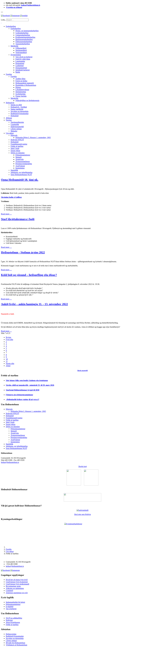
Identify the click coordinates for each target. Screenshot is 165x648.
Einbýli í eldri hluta (22, 59)
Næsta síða (10, 363)
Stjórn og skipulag (18, 153)
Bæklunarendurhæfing (24, 39)
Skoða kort (82, 466)
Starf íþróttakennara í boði (17, 219)
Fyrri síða (9, 339)
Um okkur (10, 133)
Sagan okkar (15, 151)
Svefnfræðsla (20, 94)
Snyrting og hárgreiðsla (19, 111)
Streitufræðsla (20, 92)
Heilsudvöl (10, 103)
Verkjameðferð (21, 52)
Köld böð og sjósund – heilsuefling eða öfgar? (29, 274)
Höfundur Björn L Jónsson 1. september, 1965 (33, 137)
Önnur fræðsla (20, 96)
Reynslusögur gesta (13, 586)
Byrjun (8, 337)
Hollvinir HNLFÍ (17, 140)
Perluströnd (19, 63)
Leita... (3, 20)
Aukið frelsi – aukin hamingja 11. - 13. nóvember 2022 (34, 304)
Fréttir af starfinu (17, 146)
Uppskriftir (15, 124)
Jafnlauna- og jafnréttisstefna (21, 172)
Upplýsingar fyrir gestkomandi (17, 584)
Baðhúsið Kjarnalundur (20, 114)
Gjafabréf (9, 591)
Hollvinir (9, 620)
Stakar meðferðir (17, 109)
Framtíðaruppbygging (19, 144)
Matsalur (14, 131)
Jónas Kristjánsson (13, 622)
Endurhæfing (11, 26)
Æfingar (9, 118)
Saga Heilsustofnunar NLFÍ (21, 175)
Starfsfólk (14, 170)
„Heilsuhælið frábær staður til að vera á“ (22, 399)
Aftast (8, 366)
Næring (9, 120)
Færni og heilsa (21, 81)
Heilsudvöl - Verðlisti (19, 107)
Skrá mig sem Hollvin (82, 514)
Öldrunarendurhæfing (23, 42)
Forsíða (8, 549)
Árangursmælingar (22, 161)
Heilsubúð (14, 116)
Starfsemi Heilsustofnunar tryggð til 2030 (22, 390)
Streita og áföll (16, 105)
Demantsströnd (21, 68)
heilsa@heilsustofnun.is (30, 5)
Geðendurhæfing (21, 33)
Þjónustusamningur (22, 155)
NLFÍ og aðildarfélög (14, 618)
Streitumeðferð (21, 50)
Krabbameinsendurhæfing (25, 37)
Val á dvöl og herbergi (23, 57)
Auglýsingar (20, 166)
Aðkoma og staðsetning (15, 588)
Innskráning (20, 168)
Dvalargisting (16, 55)
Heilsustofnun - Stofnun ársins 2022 (23, 252)
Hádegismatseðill (17, 127)
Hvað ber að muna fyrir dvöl (17, 580)
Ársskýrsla (19, 159)
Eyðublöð (9, 606)
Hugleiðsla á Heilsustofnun (25, 85)
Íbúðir (17, 72)
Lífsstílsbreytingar (22, 90)
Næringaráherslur (17, 122)
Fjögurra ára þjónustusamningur (19, 395)
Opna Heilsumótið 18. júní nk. (19, 179)
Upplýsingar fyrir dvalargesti (17, 582)
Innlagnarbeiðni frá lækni (15, 602)
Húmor (18, 87)
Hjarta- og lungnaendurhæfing (27, 31)
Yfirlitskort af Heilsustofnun (16, 645)
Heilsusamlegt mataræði (24, 83)
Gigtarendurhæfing (22, 35)
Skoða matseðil (82, 370)
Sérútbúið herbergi (22, 70)
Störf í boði (15, 148)
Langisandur (20, 61)
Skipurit (18, 157)
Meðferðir (14, 46)
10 (7, 359)
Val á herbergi (11, 609)
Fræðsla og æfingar (14, 7)
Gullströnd (19, 66)
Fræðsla (9, 74)
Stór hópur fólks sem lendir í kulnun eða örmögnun (27, 380)
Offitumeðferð (20, 48)
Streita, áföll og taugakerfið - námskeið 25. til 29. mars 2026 (30, 385)
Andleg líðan (20, 79)
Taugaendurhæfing (22, 44)
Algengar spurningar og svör (17, 593)
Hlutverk (14, 135)
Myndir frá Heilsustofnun (15, 643)
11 (7, 361)
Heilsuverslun (11, 634)
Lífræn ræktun (16, 129)
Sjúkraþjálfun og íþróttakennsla (27, 100)
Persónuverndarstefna (23, 164)
